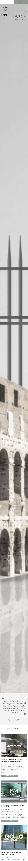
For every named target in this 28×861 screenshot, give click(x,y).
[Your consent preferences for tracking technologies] (25, 858)
